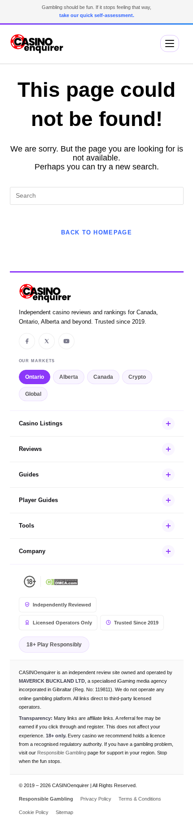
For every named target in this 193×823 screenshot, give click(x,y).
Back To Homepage (96, 232)
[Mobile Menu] (169, 43)
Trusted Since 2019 (136, 622)
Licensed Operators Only (62, 622)
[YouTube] (66, 341)
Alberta (68, 377)
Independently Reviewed (62, 604)
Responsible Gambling (61, 752)
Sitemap (64, 812)
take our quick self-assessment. (96, 15)
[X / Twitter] (47, 341)
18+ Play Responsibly (54, 644)
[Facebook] (27, 341)
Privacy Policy (95, 798)
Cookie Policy (33, 812)
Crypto (137, 377)
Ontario (34, 377)
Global (33, 394)
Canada (103, 377)
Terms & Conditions (139, 798)
